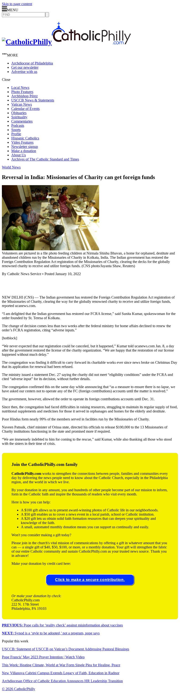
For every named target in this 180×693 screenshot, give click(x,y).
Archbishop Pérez (24, 96)
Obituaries (18, 113)
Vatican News (21, 104)
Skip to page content (17, 4)
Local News (20, 88)
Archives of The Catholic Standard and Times (45, 159)
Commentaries (22, 121)
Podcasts (17, 125)
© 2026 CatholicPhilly (18, 689)
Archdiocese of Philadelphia (32, 63)
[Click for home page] (66, 41)
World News (11, 167)
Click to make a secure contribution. (90, 580)
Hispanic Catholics (25, 138)
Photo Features (22, 92)
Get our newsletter (24, 67)
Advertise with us (24, 72)
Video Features (22, 142)
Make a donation (23, 151)
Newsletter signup (24, 147)
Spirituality (19, 117)
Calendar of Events (25, 109)
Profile (16, 134)
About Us (18, 155)
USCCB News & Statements (32, 100)
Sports (16, 130)
